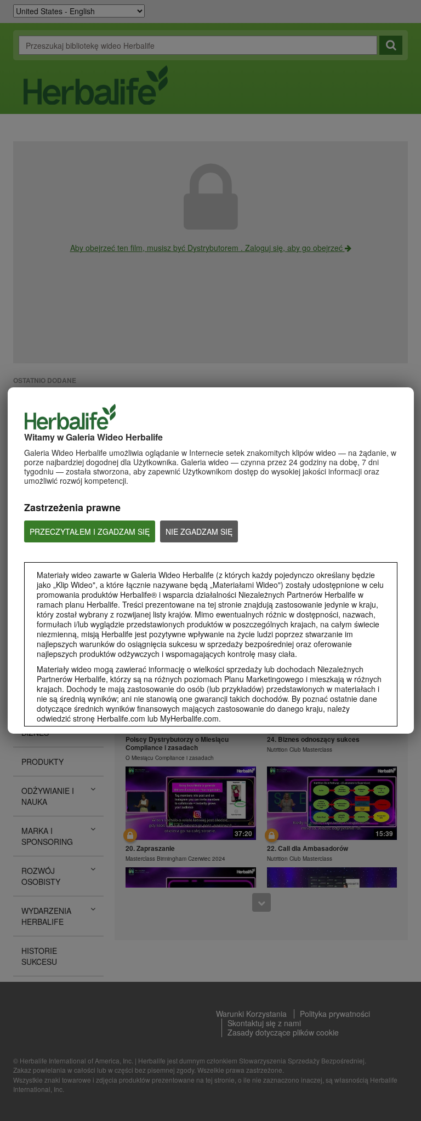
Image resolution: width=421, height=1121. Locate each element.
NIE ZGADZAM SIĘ (199, 531)
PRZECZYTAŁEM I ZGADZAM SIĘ (90, 531)
